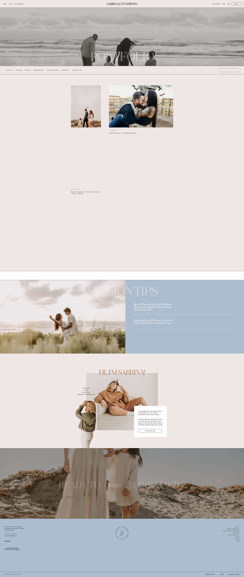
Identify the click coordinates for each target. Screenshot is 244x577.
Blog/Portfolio (233, 535)
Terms (222, 574)
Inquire (236, 539)
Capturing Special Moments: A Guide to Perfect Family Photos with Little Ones (153, 322)
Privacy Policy (210, 574)
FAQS (237, 541)
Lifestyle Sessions (232, 529)
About (237, 527)
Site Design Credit (233, 574)
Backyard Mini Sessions (231, 531)
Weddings (236, 533)
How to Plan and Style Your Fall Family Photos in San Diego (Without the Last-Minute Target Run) (153, 307)
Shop (237, 537)
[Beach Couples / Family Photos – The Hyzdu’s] (86, 106)
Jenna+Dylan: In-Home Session (122, 133)
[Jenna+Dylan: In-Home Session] (141, 106)
